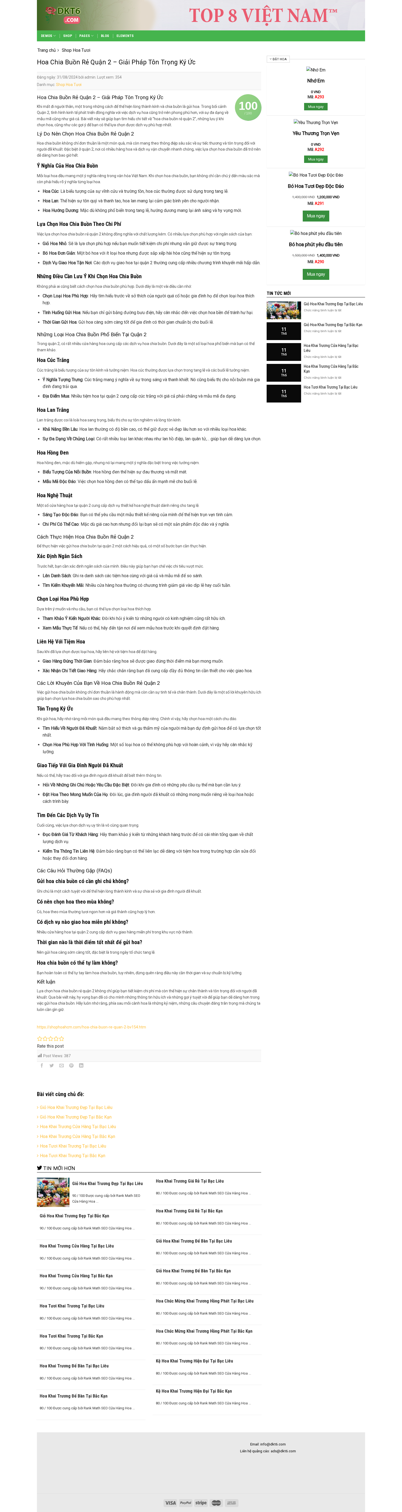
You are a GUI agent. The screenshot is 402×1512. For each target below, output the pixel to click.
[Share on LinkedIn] (81, 1066)
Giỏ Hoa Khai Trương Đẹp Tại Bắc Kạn (76, 1117)
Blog (105, 36)
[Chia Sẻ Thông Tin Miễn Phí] (72, 15)
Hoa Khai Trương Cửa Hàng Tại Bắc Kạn (77, 1136)
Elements (125, 36)
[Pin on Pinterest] (71, 1066)
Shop (67, 36)
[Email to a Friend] (61, 1066)
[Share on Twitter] (51, 1066)
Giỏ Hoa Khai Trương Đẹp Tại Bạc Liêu (76, 1107)
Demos (46, 36)
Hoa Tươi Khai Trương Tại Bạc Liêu (73, 1146)
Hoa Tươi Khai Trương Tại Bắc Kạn (72, 1155)
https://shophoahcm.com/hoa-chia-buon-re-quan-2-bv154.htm (91, 1027)
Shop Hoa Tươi (68, 84)
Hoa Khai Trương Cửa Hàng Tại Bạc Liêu (78, 1126)
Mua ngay (316, 107)
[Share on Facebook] (41, 1066)
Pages (84, 36)
